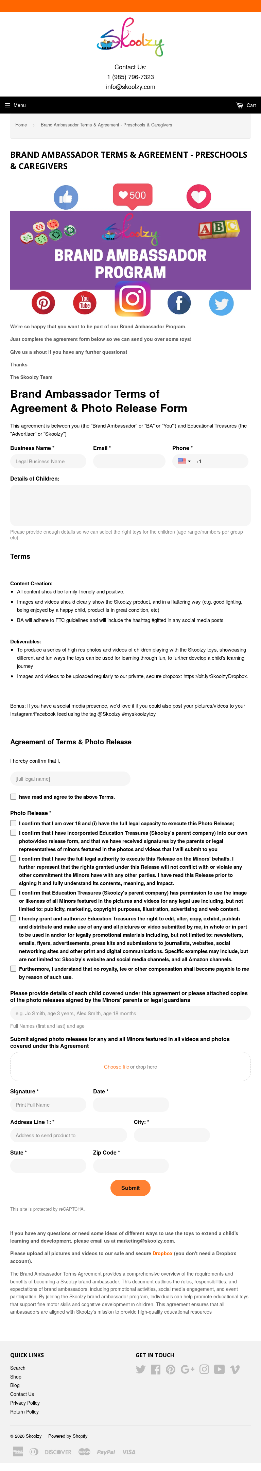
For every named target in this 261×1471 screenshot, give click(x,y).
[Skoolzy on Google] (187, 1371)
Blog (15, 1385)
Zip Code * (106, 1152)
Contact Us (22, 1393)
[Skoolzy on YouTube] (219, 1371)
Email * (102, 448)
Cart (250, 105)
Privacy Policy (25, 1402)
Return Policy (24, 1411)
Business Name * (32, 448)
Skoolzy (34, 1436)
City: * (141, 1122)
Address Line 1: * (32, 1122)
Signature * (24, 1091)
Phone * (182, 448)
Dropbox (163, 1253)
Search (17, 1367)
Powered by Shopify (68, 1436)
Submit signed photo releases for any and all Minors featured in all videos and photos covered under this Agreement (120, 1042)
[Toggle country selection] (185, 461)
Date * (100, 1091)
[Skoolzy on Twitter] (141, 1371)
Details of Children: (34, 478)
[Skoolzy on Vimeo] (235, 1371)
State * (18, 1152)
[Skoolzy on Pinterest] (171, 1371)
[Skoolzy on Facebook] (156, 1371)
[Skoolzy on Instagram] (204, 1371)
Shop (15, 1376)
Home (21, 124)
